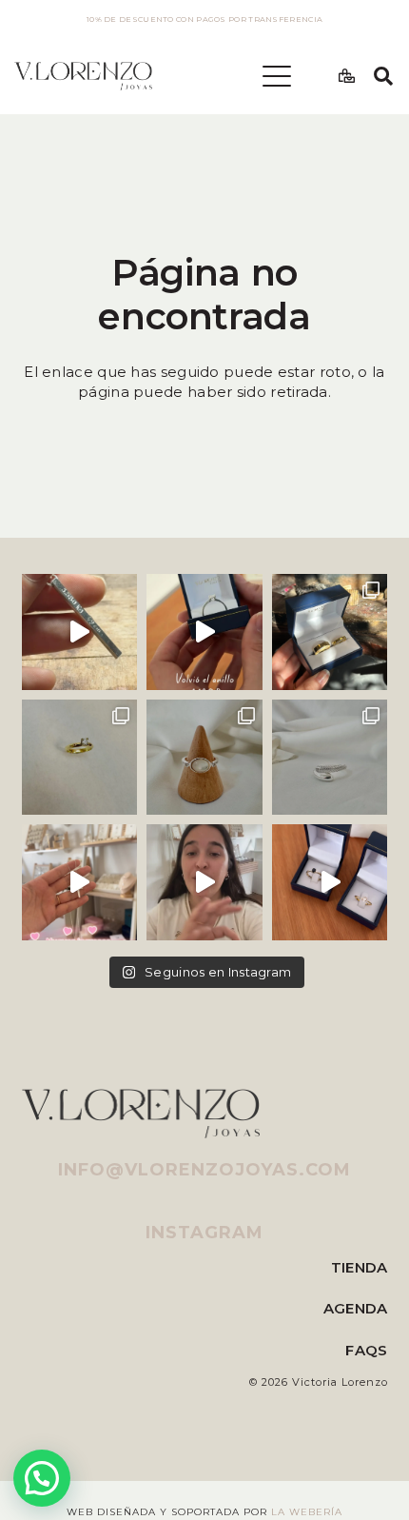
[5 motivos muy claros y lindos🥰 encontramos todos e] (204, 882)
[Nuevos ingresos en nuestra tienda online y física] (80, 882)
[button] (276, 76)
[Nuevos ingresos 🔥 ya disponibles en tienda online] (330, 758)
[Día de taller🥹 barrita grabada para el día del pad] (80, 632)
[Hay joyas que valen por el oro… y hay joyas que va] (80, 758)
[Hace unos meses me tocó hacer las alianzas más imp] (330, 632)
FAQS (366, 1350)
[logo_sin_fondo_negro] (83, 76)
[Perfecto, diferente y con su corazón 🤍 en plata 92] (204, 632)
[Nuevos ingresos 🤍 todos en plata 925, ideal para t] (204, 758)
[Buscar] (383, 76)
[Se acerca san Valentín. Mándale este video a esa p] (330, 882)
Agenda (355, 1308)
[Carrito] (346, 76)
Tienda (359, 1267)
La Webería (306, 1512)
